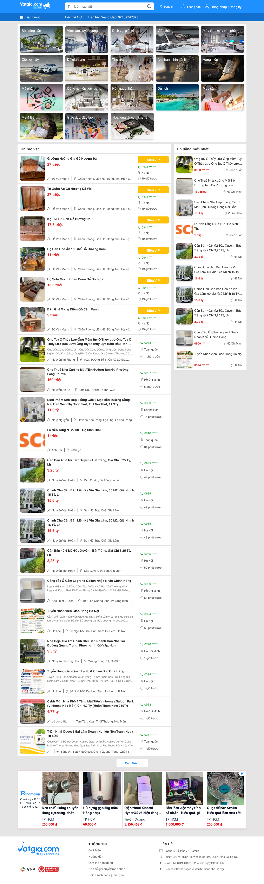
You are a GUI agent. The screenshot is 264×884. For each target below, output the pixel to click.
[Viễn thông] (177, 38)
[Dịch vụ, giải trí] (132, 38)
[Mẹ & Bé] (41, 125)
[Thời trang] (132, 67)
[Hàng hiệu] (222, 67)
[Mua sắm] (222, 96)
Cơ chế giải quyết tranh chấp (106, 869)
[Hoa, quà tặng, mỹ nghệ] (132, 125)
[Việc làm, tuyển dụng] (86, 38)
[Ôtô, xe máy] (41, 67)
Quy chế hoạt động (100, 862)
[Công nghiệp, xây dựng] (86, 96)
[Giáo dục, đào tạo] (86, 125)
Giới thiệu (94, 850)
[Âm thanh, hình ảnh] (177, 67)
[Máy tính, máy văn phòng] (222, 38)
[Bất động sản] (41, 38)
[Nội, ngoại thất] (132, 96)
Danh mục (32, 16)
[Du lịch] (177, 96)
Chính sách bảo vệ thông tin (106, 875)
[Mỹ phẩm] (41, 96)
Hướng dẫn (95, 856)
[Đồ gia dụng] (86, 67)
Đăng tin (169, 6)
